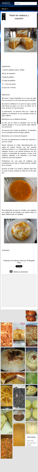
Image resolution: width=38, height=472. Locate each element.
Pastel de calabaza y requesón (19, 17)
